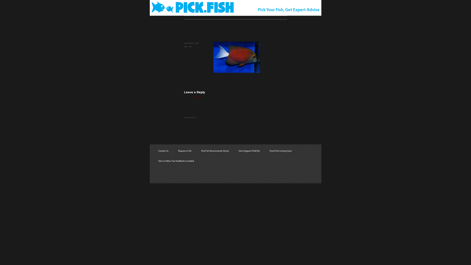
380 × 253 (187, 47)
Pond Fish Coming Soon (281, 151)
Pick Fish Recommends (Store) (215, 151)
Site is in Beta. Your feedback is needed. (176, 161)
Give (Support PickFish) (249, 151)
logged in (198, 97)
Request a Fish (184, 151)
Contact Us (163, 151)
